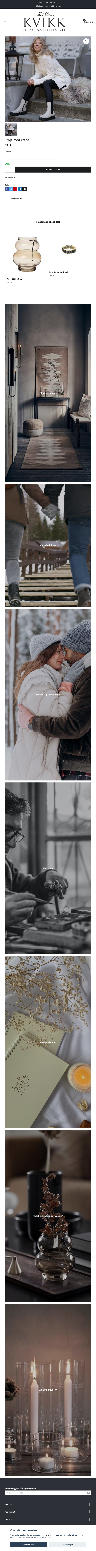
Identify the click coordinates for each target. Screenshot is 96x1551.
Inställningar (67, 1545)
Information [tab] (16, 205)
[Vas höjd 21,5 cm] (26, 259)
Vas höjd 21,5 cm (14, 285)
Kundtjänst (10, 1518)
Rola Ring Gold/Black (58, 278)
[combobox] (33, 163)
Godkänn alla (28, 1545)
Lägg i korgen (54, 176)
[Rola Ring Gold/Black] (69, 255)
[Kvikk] (44, 25)
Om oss (8, 1511)
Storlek (8, 158)
